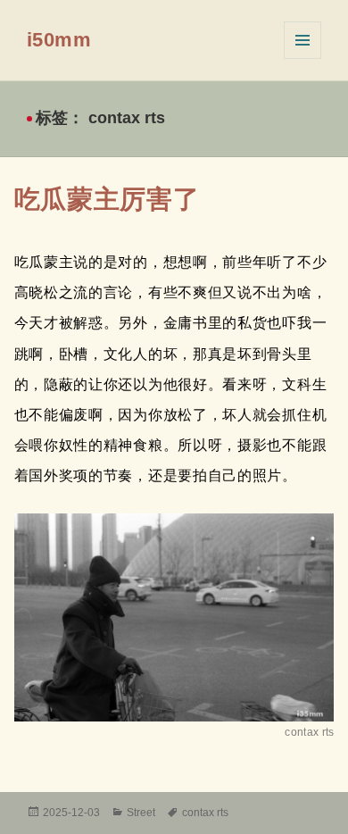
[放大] (310, 537)
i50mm (59, 40)
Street (141, 812)
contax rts (205, 812)
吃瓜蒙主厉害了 (107, 199)
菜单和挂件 (302, 40)
